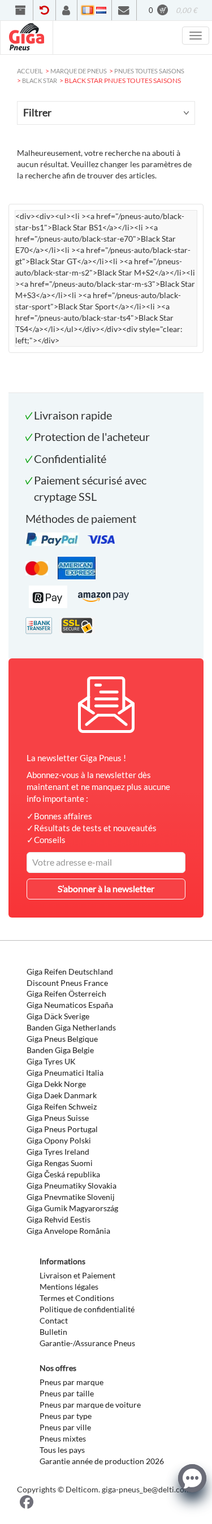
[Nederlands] (101, 10)
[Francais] (88, 10)
